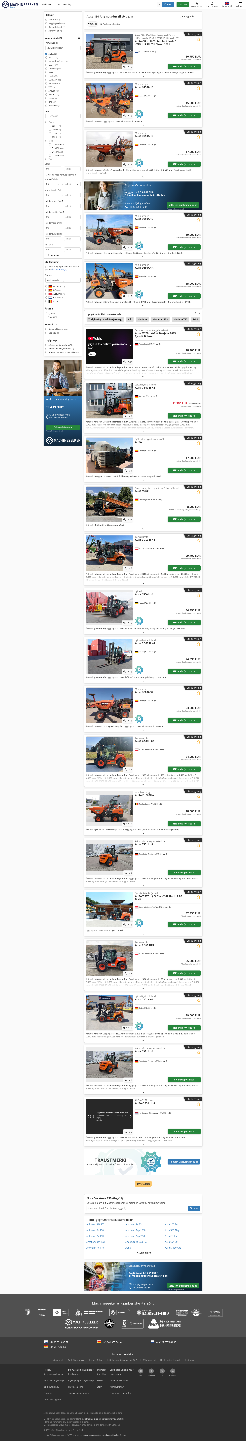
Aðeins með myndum (60, 345)
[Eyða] (159, 4)
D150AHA (57, 151)
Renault (54, 83)
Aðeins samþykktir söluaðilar (64, 352)
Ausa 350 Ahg (172, 1230)
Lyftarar (54, 19)
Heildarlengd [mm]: (54, 201)
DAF (52, 102)
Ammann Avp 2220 (135, 1236)
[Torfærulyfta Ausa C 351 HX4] (109, 958)
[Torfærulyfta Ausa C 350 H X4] (109, 553)
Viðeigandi (188, 16)
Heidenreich (57, 1360)
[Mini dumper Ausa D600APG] (109, 705)
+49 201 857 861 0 (112, 1342)
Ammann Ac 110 (95, 1247)
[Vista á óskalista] (199, 39)
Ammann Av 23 (133, 1224)
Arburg (54, 90)
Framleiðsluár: (52, 179)
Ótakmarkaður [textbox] (55, 280)
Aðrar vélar (55, 30)
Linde (53, 76)
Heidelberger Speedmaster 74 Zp (122, 1360)
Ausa (128, 1247)
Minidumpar (200, 319)
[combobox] (63, 280)
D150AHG (58, 155)
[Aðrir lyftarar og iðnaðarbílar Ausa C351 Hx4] (109, 857)
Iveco (53, 72)
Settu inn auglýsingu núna (183, 205)
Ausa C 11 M (171, 1236)
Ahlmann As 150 (95, 1230)
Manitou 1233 (160, 319)
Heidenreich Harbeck (170, 1360)
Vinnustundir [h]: (53, 190)
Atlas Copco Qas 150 (136, 1241)
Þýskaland (58, 286)
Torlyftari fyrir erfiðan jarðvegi (105, 319)
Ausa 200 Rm (171, 1224)
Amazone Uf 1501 (95, 1241)
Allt (130, 319)
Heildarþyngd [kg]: (53, 233)
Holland (57, 297)
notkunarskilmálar (111, 1435)
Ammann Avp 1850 (135, 1230)
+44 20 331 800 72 (58, 1342)
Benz (53, 57)
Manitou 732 (180, 319)
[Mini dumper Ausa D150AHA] (109, 281)
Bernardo (55, 105)
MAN (53, 65)
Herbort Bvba (95, 1360)
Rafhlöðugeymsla (76, 1360)
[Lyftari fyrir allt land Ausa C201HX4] (109, 1012)
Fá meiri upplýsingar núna (183, 1161)
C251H (56, 125)
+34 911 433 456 (57, 1346)
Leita (170, 4)
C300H (56, 129)
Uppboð (54, 332)
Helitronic (189, 1360)
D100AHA (57, 148)
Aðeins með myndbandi (61, 348)
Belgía (56, 301)
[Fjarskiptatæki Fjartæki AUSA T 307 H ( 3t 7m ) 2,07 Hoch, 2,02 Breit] (109, 909)
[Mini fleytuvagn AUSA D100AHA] (109, 808)
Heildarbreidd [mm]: (54, 212)
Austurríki (58, 293)
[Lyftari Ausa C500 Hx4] (109, 607)
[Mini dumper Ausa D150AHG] (109, 100)
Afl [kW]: (49, 244)
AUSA (53, 53)
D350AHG (58, 144)
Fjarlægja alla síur (111, 24)
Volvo (53, 98)
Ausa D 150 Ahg (173, 1247)
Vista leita (144, 1183)
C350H (56, 133)
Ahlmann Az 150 (95, 1236)
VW (52, 87)
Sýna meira (144, 1252)
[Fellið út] (143, 76)
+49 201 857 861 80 (166, 1342)
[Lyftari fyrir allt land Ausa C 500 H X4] (109, 400)
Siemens (55, 68)
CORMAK (55, 79)
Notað (52, 317)
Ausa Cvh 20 (171, 1241)
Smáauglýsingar (58, 329)
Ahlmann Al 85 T (95, 1224)
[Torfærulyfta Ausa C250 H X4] (109, 754)
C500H (56, 137)
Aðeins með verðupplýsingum (62, 174)
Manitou (142, 319)
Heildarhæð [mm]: (53, 223)
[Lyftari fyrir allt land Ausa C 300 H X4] (109, 656)
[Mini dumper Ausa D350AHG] (109, 149)
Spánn (56, 290)
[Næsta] (131, 51)
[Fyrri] (88, 51)
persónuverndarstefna (91, 1435)
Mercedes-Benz (58, 61)
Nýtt (51, 313)
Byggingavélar (57, 23)
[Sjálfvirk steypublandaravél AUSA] (109, 455)
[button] (240, 4)
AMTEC (54, 94)
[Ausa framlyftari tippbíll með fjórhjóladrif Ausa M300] (109, 504)
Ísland (59, 269)
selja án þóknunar (63, 427)
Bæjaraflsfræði (57, 27)
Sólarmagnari (149, 1360)
